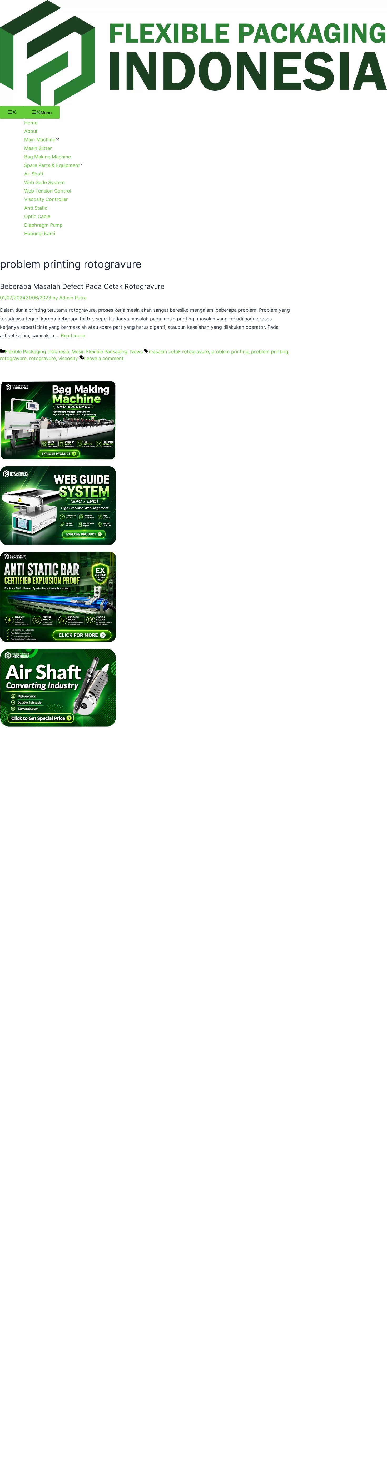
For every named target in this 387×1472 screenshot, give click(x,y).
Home (30, 122)
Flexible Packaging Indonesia (37, 351)
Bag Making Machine (47, 156)
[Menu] (12, 112)
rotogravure (42, 358)
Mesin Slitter (38, 148)
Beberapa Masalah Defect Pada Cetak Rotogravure (82, 286)
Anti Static (35, 208)
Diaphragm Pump (43, 225)
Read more (73, 335)
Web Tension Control (47, 191)
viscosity (68, 358)
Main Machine (39, 139)
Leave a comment (104, 358)
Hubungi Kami (39, 233)
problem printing (230, 351)
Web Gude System (44, 182)
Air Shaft (34, 174)
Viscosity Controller (46, 199)
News (136, 351)
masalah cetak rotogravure (179, 351)
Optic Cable (37, 216)
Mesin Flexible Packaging (99, 351)
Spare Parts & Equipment (52, 165)
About (31, 131)
